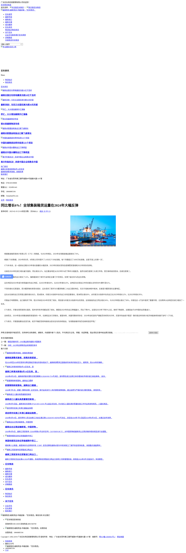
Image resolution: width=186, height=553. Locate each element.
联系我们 (15, 35)
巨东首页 (8, 14)
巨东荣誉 (22, 35)
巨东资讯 (8, 27)
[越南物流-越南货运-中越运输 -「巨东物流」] (18, 10)
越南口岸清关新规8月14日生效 (12, 169)
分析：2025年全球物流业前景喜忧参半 (22, 345)
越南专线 (8, 17)
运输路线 (8, 38)
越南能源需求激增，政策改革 (12, 172)
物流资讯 (15, 30)
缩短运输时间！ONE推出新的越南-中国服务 (24, 342)
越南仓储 (8, 22)
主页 (2, 200)
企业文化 (8, 35)
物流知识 (8, 30)
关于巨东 (8, 32)
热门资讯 (4, 166)
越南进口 (8, 19)
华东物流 (15, 40)
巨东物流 (9, 464)
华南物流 (8, 40)
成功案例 (8, 25)
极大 (41, 211)
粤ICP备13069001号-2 (107, 537)
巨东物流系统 (6, 5)
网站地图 (120, 537)
